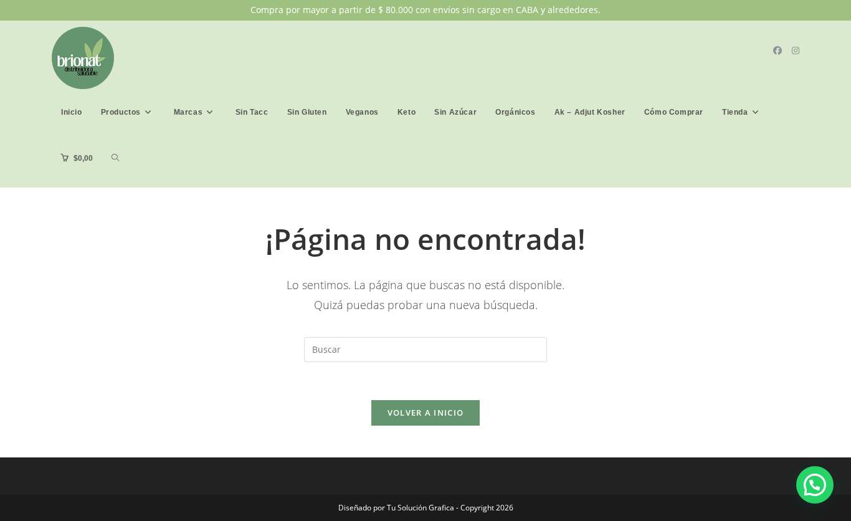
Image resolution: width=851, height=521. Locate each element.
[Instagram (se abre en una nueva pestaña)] (795, 50)
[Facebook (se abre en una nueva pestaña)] (777, 50)
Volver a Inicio (425, 412)
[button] (815, 485)
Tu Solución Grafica (419, 507)
